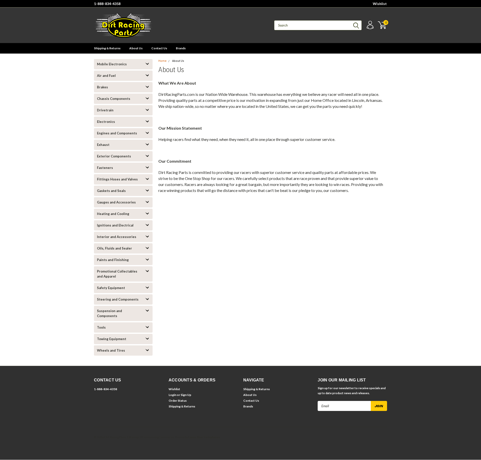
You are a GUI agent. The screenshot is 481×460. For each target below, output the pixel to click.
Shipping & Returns (107, 48)
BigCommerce (164, 437)
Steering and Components (118, 299)
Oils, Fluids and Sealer (114, 248)
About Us (136, 48)
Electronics (106, 122)
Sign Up (186, 395)
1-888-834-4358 (107, 4)
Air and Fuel (106, 76)
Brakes (102, 87)
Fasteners (105, 168)
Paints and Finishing (113, 260)
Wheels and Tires (111, 350)
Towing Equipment (111, 339)
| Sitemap (133, 437)
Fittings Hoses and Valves (117, 179)
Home (162, 61)
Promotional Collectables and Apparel (117, 273)
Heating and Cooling (113, 214)
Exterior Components (114, 156)
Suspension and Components (109, 313)
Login (172, 395)
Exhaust (103, 145)
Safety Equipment (111, 288)
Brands (181, 48)
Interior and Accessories (116, 237)
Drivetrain (105, 110)
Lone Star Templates (204, 437)
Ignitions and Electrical (115, 225)
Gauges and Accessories (116, 202)
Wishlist (380, 4)
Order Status (178, 400)
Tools (101, 327)
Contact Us (159, 48)
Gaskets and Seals (111, 191)
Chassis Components (113, 99)
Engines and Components (117, 133)
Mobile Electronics (112, 64)
